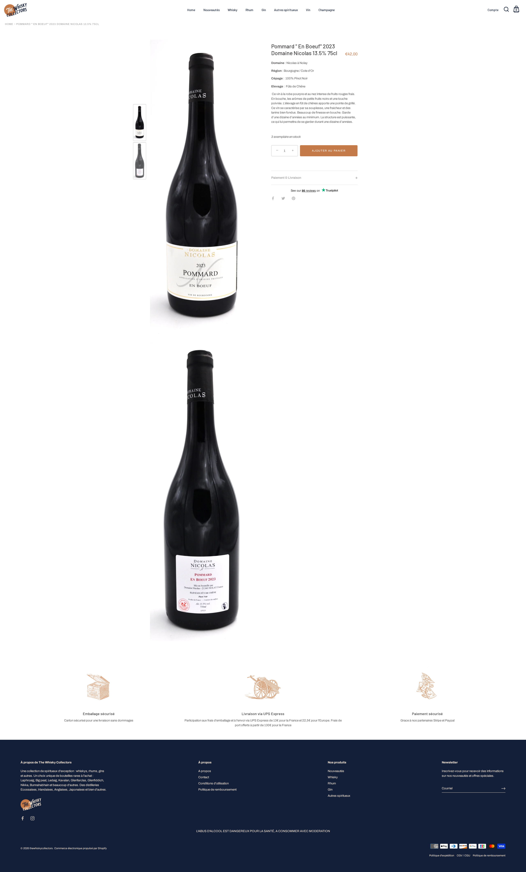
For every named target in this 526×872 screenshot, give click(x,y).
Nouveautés (211, 10)
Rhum (249, 10)
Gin (264, 10)
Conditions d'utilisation (213, 783)
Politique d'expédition (441, 855)
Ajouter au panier (329, 150)
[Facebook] (23, 818)
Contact (203, 777)
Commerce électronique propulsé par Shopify (80, 848)
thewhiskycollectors (41, 848)
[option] (139, 123)
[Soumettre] (503, 788)
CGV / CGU (463, 855)
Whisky (232, 10)
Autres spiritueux (286, 10)
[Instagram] (32, 818)
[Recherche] (506, 9)
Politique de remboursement (217, 789)
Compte (493, 10)
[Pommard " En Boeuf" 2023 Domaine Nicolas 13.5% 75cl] (139, 122)
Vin (308, 10)
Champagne (326, 10)
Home (191, 10)
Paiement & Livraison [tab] (286, 177)
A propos (204, 771)
